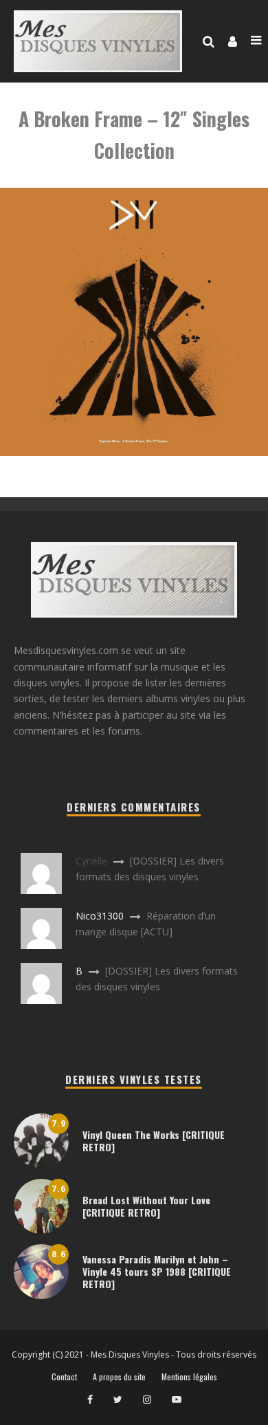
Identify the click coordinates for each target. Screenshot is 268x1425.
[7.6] (41, 1230)
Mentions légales (189, 1377)
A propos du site (119, 1377)
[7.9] (41, 1164)
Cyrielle (91, 860)
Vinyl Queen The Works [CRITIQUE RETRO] (153, 1140)
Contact (64, 1377)
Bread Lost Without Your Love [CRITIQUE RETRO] (146, 1206)
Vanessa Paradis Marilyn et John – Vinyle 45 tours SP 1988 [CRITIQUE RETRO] (156, 1271)
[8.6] (41, 1295)
